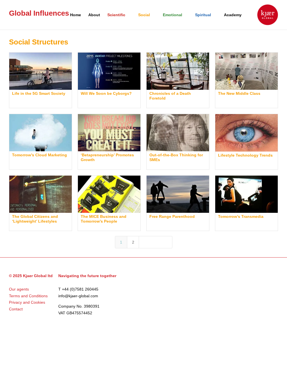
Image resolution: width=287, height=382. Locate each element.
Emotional (172, 15)
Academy (233, 15)
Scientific (116, 15)
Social (144, 15)
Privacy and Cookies (27, 302)
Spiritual (203, 15)
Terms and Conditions (28, 296)
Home (75, 15)
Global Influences (39, 13)
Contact (16, 309)
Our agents (19, 289)
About (94, 15)
